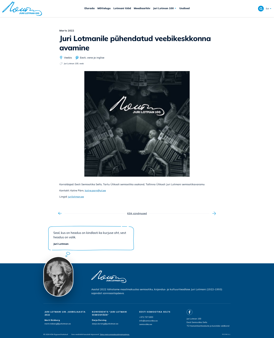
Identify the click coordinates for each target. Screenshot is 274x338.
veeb (81, 63)
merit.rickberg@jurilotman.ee (58, 323)
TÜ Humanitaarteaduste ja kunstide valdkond (208, 326)
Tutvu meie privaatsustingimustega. (115, 334)
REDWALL (226, 334)
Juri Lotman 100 (71, 63)
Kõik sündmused (137, 213)
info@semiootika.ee (148, 320)
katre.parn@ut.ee (95, 190)
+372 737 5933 (146, 317)
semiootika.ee (145, 324)
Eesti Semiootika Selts (197, 322)
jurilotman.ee (76, 196)
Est (267, 8)
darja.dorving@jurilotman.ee (105, 323)
